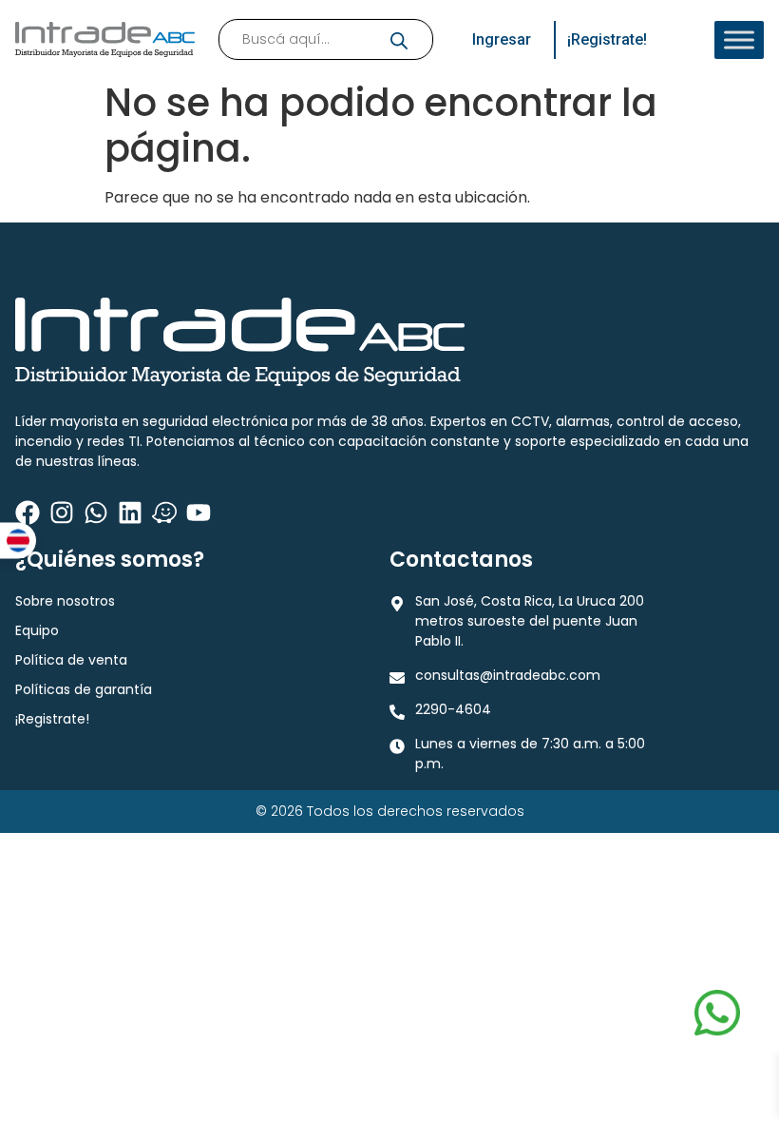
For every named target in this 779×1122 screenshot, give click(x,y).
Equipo (37, 630)
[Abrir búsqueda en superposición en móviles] (326, 39)
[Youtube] (198, 512)
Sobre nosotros (65, 600)
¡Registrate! (52, 718)
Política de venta (71, 659)
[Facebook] (27, 512)
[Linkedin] (130, 512)
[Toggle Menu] (739, 40)
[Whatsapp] (96, 512)
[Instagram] (61, 512)
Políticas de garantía (83, 689)
